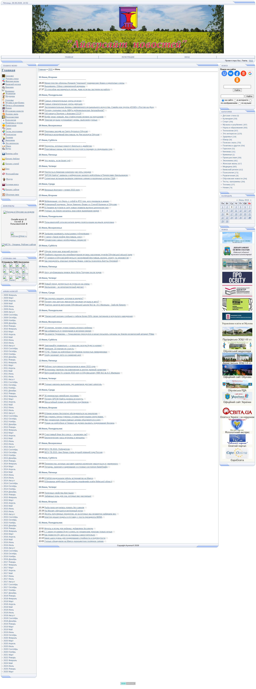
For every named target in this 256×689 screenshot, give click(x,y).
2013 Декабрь (10, 458)
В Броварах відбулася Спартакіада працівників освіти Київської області (78, 481)
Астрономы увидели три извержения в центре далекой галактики (75, 369)
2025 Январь (10, 669)
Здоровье (9, 100)
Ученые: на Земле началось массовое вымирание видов (71, 211)
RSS (251, 61)
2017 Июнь (9, 576)
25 (236, 218)
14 (250, 210)
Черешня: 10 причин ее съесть (59, 348)
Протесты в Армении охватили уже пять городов (67, 172)
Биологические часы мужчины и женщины (64, 437)
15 (223, 214)
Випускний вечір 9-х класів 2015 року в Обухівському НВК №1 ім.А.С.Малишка (82, 373)
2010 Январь (10, 326)
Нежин (226, 187)
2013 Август (9, 447)
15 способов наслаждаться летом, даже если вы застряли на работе (77, 89)
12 (241, 210)
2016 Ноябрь (10, 556)
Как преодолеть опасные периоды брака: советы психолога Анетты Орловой (81, 261)
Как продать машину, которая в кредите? (63, 298)
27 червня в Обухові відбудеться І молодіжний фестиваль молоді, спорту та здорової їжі (86, 258)
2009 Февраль (10, 295)
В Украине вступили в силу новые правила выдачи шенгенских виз (76, 207)
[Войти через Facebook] (237, 73)
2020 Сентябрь (11, 649)
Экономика (228, 160)
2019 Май (8, 629)
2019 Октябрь (10, 635)
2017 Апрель (10, 570)
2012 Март (8, 399)
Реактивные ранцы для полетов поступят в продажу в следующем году (78, 149)
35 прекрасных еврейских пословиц (61, 396)
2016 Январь (10, 528)
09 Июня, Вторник (48, 408)
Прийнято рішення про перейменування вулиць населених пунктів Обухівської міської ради (88, 254)
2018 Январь (10, 596)
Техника (226, 184)
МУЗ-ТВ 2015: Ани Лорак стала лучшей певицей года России (73, 452)
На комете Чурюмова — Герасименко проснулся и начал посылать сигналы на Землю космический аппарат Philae (99, 334)
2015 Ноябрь (10, 523)
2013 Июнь (9, 441)
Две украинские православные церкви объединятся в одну (72, 420)
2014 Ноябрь (10, 489)
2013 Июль (9, 444)
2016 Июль (9, 545)
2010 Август (9, 345)
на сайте (229, 100)
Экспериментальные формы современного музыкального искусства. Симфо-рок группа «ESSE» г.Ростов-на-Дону (99, 107)
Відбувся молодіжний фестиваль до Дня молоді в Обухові (71, 134)
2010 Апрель (10, 334)
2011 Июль (9, 376)
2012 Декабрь (10, 424)
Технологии (228, 130)
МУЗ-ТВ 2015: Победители (57, 449)
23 (227, 218)
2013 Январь (10, 427)
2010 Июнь (9, 340)
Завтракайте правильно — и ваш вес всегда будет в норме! (73, 345)
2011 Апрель (9, 368)
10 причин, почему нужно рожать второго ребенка (68, 328)
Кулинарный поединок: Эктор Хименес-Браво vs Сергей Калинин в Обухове (80, 204)
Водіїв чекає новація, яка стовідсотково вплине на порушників (73, 117)
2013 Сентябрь (11, 449)
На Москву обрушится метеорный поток (63, 511)
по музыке (246, 103)
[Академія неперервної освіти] (237, 269)
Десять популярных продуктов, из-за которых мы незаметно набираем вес (80, 514)
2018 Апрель (10, 604)
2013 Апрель (10, 435)
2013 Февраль (10, 430)
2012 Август (9, 413)
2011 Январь (10, 360)
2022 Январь (10, 657)
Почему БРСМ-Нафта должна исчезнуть (63, 399)
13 (245, 210)
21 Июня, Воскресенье (50, 228)
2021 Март (8, 655)
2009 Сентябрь (11, 315)
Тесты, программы (231, 181)
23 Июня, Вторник (48, 195)
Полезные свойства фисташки (59, 493)
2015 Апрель (10, 503)
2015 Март (8, 500)
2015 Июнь (9, 508)
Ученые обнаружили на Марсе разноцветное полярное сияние (74, 541)
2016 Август (9, 548)
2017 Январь (10, 562)
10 (232, 210)
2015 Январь (10, 494)
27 (245, 218)
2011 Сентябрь (11, 382)
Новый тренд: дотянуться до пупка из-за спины (67, 284)
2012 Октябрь (10, 419)
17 (232, 214)
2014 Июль (9, 478)
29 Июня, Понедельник (50, 95)
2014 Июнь (9, 475)
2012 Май (8, 405)
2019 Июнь (9, 632)
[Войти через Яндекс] (243, 73)
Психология (228, 172)
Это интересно (230, 133)
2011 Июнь (9, 374)
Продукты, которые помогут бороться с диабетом (68, 146)
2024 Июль (9, 666)
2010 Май (8, 337)
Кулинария (228, 118)
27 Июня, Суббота (48, 140)
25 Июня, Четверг (48, 166)
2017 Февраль (10, 565)
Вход (187, 57)
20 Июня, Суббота (48, 245)
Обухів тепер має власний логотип (61, 251)
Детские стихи (12, 78)
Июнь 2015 (244, 200)
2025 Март (8, 671)
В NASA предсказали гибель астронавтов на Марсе (68, 478)
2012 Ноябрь (10, 421)
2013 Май (8, 438)
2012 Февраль (10, 396)
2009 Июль (9, 309)
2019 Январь (10, 624)
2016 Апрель (10, 537)
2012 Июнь (9, 407)
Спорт (225, 121)
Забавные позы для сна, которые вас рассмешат (67, 496)
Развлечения (229, 175)
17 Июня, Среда (47, 292)
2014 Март (8, 466)
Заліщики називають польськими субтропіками (66, 233)
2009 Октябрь (10, 317)
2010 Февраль (10, 329)
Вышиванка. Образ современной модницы (64, 86)
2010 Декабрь (10, 357)
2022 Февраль (10, 660)
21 (250, 214)
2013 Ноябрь (10, 455)
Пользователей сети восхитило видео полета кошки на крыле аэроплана (79, 222)
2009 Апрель (10, 301)
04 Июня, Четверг (48, 487)
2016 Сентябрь (11, 551)
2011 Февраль (10, 362)
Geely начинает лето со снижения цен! (62, 355)
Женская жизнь (230, 163)
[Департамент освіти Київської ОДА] (237, 256)
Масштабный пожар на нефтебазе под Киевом (66, 402)
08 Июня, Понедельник (50, 428)
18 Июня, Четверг (48, 278)
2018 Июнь (9, 610)
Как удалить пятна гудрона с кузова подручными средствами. (74, 416)
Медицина (227, 166)
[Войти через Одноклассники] (237, 80)
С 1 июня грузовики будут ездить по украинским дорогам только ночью (78, 532)
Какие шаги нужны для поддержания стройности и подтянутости (74, 538)
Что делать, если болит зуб (57, 160)
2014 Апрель (10, 469)
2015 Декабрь (10, 525)
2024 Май (8, 663)
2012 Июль (9, 410)
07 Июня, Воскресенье (50, 443)
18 (236, 214)
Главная (69, 57)
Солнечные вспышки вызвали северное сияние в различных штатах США (79, 178)
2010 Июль (9, 343)
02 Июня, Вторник (48, 502)
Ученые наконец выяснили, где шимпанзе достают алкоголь (73, 384)
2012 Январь (10, 393)
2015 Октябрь (10, 520)
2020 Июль (9, 646)
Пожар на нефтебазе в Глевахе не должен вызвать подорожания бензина (79, 423)
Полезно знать (230, 142)
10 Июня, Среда (47, 390)
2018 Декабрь (10, 621)
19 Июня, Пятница (48, 266)
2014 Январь (10, 461)
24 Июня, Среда (47, 184)
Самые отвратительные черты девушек (63, 104)
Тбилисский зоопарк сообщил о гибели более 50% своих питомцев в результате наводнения (88, 316)
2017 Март (8, 567)
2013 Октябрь (10, 452)
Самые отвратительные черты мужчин (63, 101)
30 (227, 221)
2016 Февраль (10, 531)
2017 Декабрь (10, 593)
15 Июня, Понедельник (50, 310)
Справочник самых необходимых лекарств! (65, 240)
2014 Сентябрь (11, 483)
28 (250, 218)
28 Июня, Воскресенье (50, 125)
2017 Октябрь (10, 587)
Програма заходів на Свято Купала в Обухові (66, 131)
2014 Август (9, 480)
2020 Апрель (10, 643)
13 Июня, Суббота (48, 340)
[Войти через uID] (224, 73)
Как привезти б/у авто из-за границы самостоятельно (69, 535)
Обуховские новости (233, 178)
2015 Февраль (10, 497)
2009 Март (8, 298)
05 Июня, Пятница (48, 472)
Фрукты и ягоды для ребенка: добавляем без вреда (68, 528)
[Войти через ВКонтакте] (231, 73)
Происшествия (230, 157)
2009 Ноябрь (10, 320)
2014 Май (8, 472)
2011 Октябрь (10, 385)
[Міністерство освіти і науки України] (237, 237)
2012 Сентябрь (11, 416)
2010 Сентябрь (11, 348)
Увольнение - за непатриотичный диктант (64, 287)
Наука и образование (233, 127)
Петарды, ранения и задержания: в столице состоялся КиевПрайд (75, 467)
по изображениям (229, 103)
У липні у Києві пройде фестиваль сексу (63, 237)
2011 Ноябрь (10, 388)
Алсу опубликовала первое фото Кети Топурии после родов (72, 272)
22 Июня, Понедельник (50, 216)
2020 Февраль (10, 638)
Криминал (9, 91)
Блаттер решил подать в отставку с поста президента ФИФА (73, 517)
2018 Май (8, 607)
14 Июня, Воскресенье (50, 322)
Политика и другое (231, 145)
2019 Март (8, 626)
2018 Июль (9, 612)
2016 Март (8, 534)
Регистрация (128, 57)
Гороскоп (227, 148)
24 (232, 218)
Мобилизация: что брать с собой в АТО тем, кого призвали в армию (76, 201)
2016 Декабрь (10, 559)
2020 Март (8, 641)
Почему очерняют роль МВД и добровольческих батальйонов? (74, 110)
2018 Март (8, 601)
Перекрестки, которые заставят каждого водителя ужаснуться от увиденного (81, 464)
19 (241, 214)
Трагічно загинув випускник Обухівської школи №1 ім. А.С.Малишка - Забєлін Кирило (85, 305)
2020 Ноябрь (10, 652)
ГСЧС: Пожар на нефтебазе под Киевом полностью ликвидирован (75, 352)
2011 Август (9, 379)
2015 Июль (9, 511)
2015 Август (9, 514)
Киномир (227, 151)
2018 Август (9, 615)
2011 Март (8, 365)
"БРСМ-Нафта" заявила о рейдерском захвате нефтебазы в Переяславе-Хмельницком (86, 175)
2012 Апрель (10, 402)
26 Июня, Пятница (48, 155)
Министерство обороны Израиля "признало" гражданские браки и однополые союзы (84, 83)
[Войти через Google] (250, 73)
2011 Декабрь (10, 390)
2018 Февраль (10, 598)
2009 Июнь (9, 306)
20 (245, 214)
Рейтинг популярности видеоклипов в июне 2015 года (69, 366)
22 (223, 218)
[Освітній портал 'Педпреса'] (237, 282)
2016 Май (8, 539)
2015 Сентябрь (11, 517)
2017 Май (8, 573)
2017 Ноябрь (10, 590)
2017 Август (9, 582)
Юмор (225, 139)
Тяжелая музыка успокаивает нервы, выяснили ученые (70, 120)
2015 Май (8, 506)
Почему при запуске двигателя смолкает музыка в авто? (71, 301)
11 (236, 210)
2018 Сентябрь (11, 618)
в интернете (242, 100)
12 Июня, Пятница (48, 360)
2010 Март (8, 331)
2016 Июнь (9, 542)
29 (223, 221)
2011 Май (8, 371)
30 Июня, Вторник (48, 77)
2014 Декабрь (10, 492)
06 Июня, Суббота (48, 458)
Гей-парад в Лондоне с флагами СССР (62, 113)
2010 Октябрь (10, 351)
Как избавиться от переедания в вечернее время (67, 331)
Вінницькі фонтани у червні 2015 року (62, 190)
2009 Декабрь (10, 323)
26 (241, 218)
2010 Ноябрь (10, 354)
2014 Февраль (10, 464)
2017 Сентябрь (11, 584)
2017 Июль (9, 579)
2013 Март (8, 433)
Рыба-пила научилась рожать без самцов (64, 507)
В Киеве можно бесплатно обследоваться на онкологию (70, 413)
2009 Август (9, 312)
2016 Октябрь (10, 553)
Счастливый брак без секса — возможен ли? (65, 434)
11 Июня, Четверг (47, 378)
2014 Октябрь (10, 486)
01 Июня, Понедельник (50, 523)
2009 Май (8, 303)
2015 (50, 69)
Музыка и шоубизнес (233, 124)
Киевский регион (230, 169)
